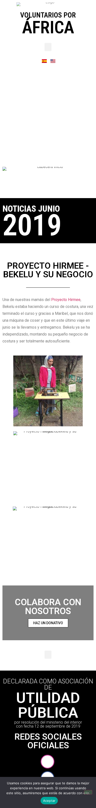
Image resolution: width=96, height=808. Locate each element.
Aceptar (49, 801)
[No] (88, 792)
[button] (48, 47)
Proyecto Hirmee (65, 299)
